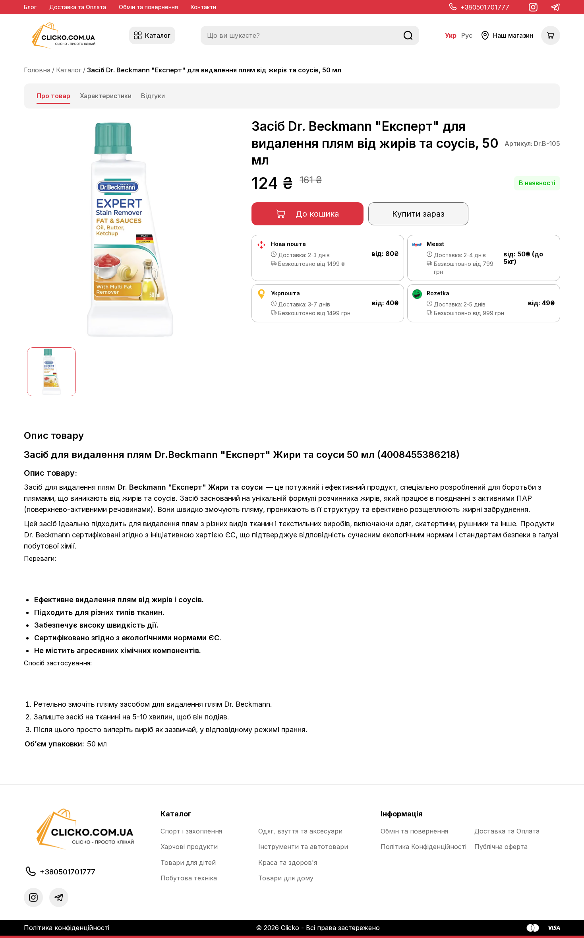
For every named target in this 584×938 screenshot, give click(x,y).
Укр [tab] (450, 35)
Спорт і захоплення (191, 831)
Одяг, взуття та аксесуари (300, 831)
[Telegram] (555, 7)
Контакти (203, 7)
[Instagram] (533, 7)
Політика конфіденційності (66, 928)
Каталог (68, 70)
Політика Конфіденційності (423, 847)
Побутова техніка (189, 878)
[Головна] (63, 35)
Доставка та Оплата (77, 7)
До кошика (317, 214)
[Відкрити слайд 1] (51, 371)
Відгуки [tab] (153, 96)
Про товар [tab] (53, 96)
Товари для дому (285, 878)
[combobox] (310, 35)
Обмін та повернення (148, 7)
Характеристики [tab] (105, 96)
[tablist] (292, 96)
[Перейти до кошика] (550, 35)
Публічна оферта (501, 847)
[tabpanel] (292, 435)
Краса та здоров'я (287, 862)
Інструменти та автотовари (303, 847)
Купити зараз (418, 214)
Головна (37, 70)
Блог (30, 7)
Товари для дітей (188, 862)
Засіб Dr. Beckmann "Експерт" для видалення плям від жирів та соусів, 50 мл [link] (214, 70)
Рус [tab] (466, 35)
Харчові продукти (189, 847)
